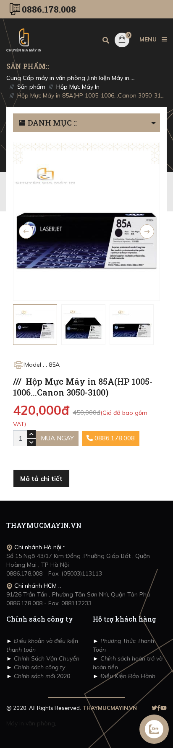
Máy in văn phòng (30, 723)
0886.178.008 (49, 9)
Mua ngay (57, 438)
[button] (155, 123)
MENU (148, 39)
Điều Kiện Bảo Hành (127, 676)
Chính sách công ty (38, 667)
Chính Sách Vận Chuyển (45, 658)
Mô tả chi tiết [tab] (41, 478)
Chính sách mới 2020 (41, 676)
